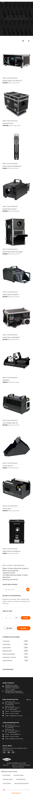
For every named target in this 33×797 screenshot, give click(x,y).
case (4, 603)
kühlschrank (6, 599)
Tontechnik (6, 641)
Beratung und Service (10, 579)
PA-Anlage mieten (19, 775)
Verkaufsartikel (7, 660)
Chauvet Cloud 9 (8, 123)
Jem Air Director (8, 466)
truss (7, 603)
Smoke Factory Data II (9, 209)
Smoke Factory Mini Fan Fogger (12, 252)
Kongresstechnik (20, 779)
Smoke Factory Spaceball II (11, 337)
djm (11, 601)
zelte (27, 599)
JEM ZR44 (6, 380)
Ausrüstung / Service (9, 657)
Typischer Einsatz (9, 573)
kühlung (23, 599)
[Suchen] (27, 589)
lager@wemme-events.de (16, 738)
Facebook (4, 752)
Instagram (13, 752)
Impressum (6, 765)
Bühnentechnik (7, 651)
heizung (23, 601)
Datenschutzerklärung (18, 767)
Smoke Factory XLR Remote (11, 551)
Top (27, 699)
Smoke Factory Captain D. (11, 294)
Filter (26, 618)
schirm (19, 599)
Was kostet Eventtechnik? (21, 783)
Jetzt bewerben (16, 793)
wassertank (13, 599)
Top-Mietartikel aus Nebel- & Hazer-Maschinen (15, 576)
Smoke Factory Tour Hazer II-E (12, 80)
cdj (8, 601)
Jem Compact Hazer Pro (10, 423)
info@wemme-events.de (16, 715)
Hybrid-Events (7, 783)
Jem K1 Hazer (7, 508)
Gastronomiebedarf (9, 654)
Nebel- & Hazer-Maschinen (10, 78)
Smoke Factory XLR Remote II (12, 166)
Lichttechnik (6, 644)
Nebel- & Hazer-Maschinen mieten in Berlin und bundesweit (16, 569)
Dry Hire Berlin (6, 775)
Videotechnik (7, 647)
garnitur (5, 601)
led (19, 601)
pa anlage (15, 601)
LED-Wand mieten (8, 779)
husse (27, 601)
